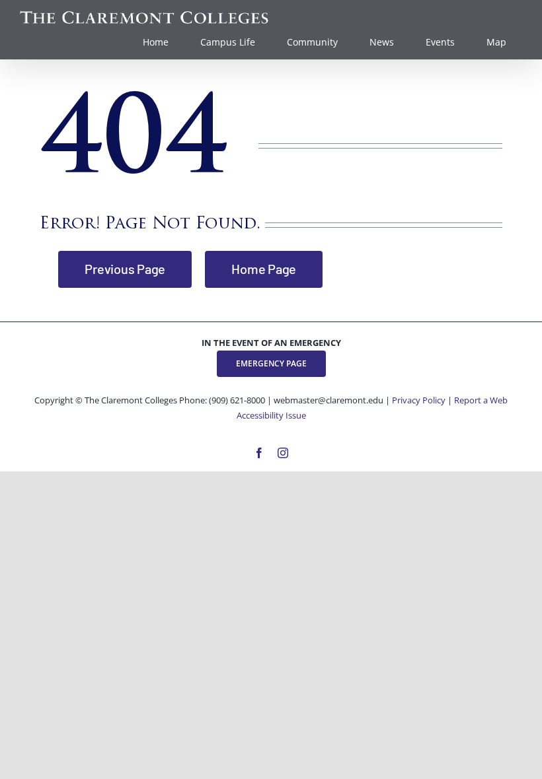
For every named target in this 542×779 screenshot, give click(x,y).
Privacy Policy (418, 400)
